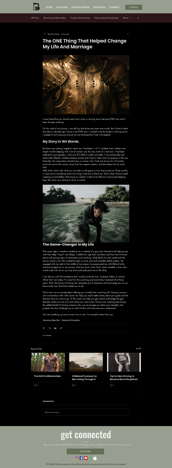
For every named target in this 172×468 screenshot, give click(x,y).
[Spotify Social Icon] (90, 458)
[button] (99, 7)
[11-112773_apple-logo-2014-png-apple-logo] (95, 458)
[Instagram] (77, 458)
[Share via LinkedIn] (55, 328)
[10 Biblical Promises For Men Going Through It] (86, 362)
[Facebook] (81, 458)
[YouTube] (86, 458)
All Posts (35, 18)
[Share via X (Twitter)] (49, 328)
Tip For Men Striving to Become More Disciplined (123, 378)
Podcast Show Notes (80, 18)
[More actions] (127, 34)
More (125, 18)
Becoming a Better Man (55, 18)
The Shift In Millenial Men (47, 376)
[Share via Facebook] (44, 328)
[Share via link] (61, 328)
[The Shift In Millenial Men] (48, 362)
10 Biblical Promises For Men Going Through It (84, 378)
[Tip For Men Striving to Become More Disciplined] (124, 362)
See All (138, 348)
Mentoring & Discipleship (106, 18)
